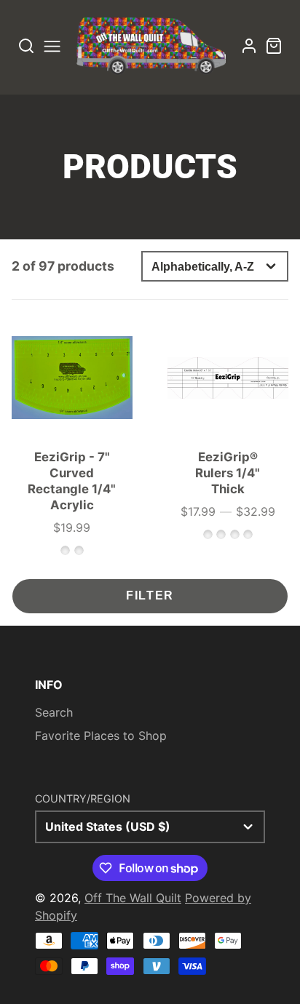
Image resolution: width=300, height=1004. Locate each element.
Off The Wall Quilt (132, 898)
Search (54, 712)
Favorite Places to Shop (101, 735)
